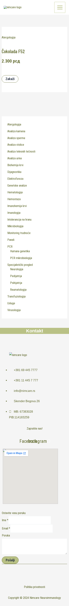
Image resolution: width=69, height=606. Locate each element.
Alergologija (8, 37)
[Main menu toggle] (59, 7)
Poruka (6, 535)
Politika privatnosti (34, 587)
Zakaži (10, 79)
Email (6, 528)
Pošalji (10, 560)
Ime (5, 520)
